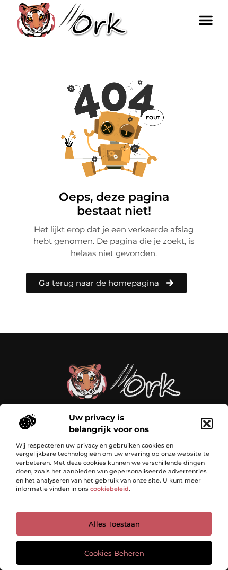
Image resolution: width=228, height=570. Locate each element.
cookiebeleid (109, 489)
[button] (206, 423)
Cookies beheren (114, 553)
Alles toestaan (114, 524)
